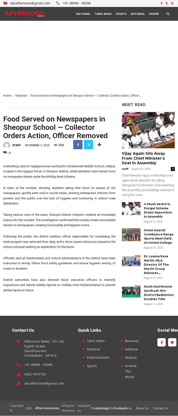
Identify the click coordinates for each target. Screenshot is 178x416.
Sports (92, 366)
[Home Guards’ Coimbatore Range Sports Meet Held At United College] (131, 234)
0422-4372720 (35, 374)
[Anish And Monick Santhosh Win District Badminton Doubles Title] (131, 291)
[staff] (7, 145)
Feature (131, 357)
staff (16, 145)
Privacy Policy (100, 408)
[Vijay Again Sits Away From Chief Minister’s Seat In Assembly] (148, 130)
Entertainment (98, 357)
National (21, 95)
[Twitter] (166, 3)
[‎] (24, 14)
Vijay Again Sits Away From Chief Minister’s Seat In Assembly (143, 158)
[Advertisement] (89, 55)
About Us (142, 408)
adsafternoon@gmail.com (44, 383)
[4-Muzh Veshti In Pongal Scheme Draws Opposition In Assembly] (131, 208)
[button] (168, 14)
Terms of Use (123, 408)
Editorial (131, 349)
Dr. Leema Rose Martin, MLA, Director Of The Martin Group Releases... (156, 265)
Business (132, 341)
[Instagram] (172, 3)
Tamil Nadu (96, 341)
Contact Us (160, 408)
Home (7, 95)
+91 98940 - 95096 (38, 364)
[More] (99, 144)
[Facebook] (161, 3)
